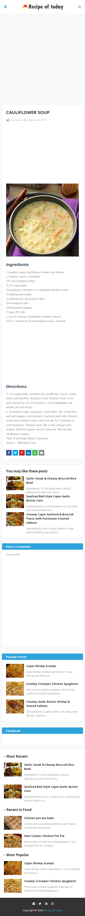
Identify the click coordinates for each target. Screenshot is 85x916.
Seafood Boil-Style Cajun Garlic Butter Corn (51, 789)
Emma (18, 120)
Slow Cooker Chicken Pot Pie (44, 836)
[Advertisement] (42, 59)
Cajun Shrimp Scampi (41, 666)
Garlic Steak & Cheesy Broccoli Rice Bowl (49, 767)
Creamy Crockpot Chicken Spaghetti (52, 684)
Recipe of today (53, 910)
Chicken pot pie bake (39, 818)
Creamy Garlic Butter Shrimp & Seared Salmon (48, 704)
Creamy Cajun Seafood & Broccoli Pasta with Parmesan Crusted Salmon (50, 518)
